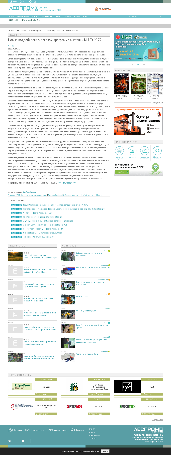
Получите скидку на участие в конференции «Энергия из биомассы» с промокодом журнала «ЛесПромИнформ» (64, 209)
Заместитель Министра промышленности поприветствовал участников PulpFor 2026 (39, 357)
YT (23, 441)
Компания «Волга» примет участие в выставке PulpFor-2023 (45, 225)
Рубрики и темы (23, 16)
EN (23, 1)
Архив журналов (60, 430)
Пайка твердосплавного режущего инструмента (89, 254)
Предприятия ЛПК (132, 158)
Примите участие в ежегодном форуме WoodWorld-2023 (43, 229)
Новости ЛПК (13, 20)
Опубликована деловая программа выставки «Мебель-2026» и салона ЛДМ (40, 314)
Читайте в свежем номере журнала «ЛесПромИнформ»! (43, 217)
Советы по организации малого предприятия (93, 267)
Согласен (105, 451)
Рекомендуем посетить (31, 20)
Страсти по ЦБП (82, 296)
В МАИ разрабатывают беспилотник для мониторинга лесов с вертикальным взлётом (40, 328)
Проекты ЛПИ (47, 16)
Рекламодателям (80, 16)
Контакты (80, 430)
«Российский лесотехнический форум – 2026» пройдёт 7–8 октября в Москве (40, 270)
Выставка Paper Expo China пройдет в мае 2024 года (42, 232)
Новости (35, 16)
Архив (57, 16)
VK (30, 1)
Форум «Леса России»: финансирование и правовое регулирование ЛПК (91, 340)
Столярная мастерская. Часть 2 (87, 354)
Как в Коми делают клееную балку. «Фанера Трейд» (92, 326)
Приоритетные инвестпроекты (144, 158)
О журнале (67, 16)
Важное (92, 429)
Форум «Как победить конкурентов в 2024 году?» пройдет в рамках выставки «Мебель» (56, 205)
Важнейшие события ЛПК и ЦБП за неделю (38, 236)
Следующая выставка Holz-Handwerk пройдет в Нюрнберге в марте (48, 221)
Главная (11, 16)
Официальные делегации (157, 158)
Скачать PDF (121, 99)
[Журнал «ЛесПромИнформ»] (37, 9)
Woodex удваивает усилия (86, 311)
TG (35, 1)
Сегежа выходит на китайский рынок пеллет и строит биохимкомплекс (40, 342)
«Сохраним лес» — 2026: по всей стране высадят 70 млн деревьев (38, 299)
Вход (15, 1)
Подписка (18, 430)
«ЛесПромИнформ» (67, 182)
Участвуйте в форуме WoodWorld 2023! (37, 213)
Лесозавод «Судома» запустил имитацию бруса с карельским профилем (39, 285)
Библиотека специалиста (119, 158)
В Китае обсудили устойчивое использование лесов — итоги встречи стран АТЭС (40, 257)
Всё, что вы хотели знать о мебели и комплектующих (90, 283)
